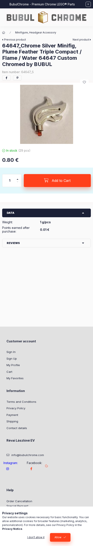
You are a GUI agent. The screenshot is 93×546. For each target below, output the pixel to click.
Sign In (11, 352)
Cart (9, 371)
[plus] (17, 177)
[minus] (17, 184)
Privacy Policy (15, 408)
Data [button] (10, 212)
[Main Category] (3, 33)
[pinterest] (17, 77)
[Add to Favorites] (84, 82)
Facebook (31, 468)
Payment (12, 415)
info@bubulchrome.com (27, 455)
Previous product (15, 39)
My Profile (13, 365)
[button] (46, 114)
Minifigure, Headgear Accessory (35, 32)
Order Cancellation (19, 501)
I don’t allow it (36, 537)
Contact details (16, 428)
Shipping (12, 421)
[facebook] (6, 77)
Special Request (17, 506)
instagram (7, 468)
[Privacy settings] (46, 465)
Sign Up (11, 358)
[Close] (88, 4)
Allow (58, 537)
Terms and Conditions (21, 401)
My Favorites (15, 378)
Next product (81, 39)
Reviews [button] (13, 243)
